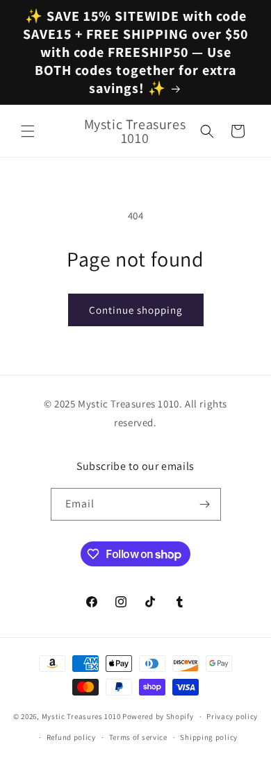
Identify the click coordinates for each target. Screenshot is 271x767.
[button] (28, 131)
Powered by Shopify (158, 716)
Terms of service (138, 737)
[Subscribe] (205, 504)
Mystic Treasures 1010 (81, 716)
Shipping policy (209, 737)
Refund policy (71, 737)
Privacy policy (232, 716)
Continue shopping (136, 310)
